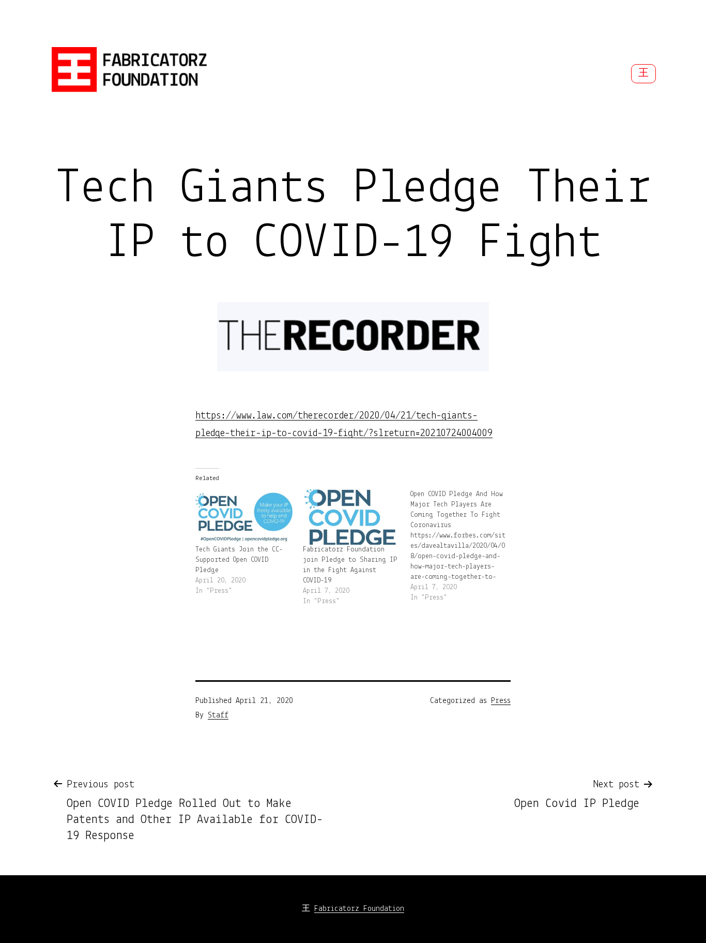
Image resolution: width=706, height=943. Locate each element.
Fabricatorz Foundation (359, 909)
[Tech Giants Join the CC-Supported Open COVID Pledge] (244, 517)
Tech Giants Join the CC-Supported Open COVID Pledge (239, 560)
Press (501, 701)
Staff (218, 715)
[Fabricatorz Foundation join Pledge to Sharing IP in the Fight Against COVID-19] (351, 517)
